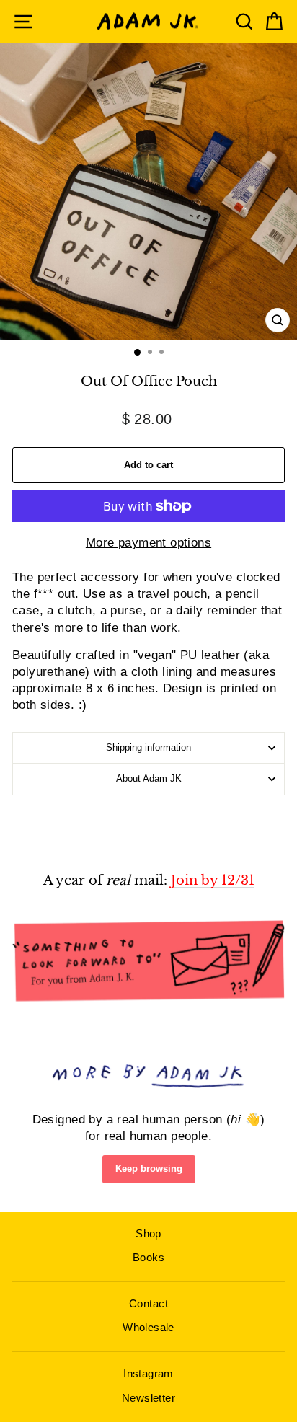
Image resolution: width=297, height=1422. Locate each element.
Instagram (148, 1373)
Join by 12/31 (212, 880)
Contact (148, 1303)
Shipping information (148, 747)
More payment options (148, 542)
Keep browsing (148, 1168)
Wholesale (148, 1327)
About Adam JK (149, 778)
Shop (148, 1233)
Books (148, 1257)
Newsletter (148, 1398)
